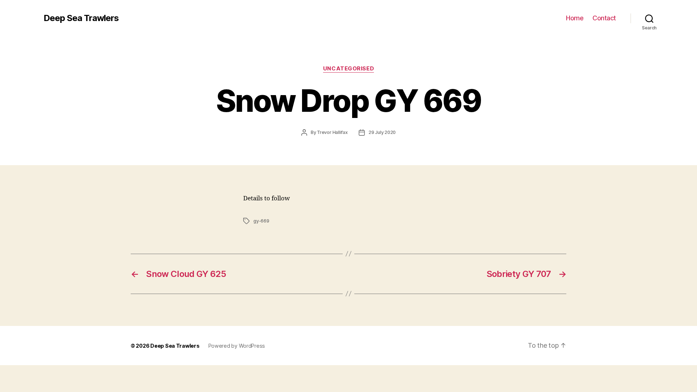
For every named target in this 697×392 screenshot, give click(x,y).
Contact (604, 18)
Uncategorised (348, 68)
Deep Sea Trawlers (81, 18)
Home (574, 18)
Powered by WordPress (236, 346)
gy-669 (261, 221)
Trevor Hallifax (332, 132)
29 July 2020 (382, 132)
